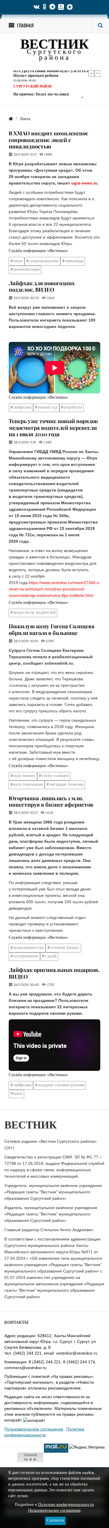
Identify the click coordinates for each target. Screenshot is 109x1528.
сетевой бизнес (64, 948)
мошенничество (28, 948)
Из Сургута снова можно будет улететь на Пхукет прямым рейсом (52, 73)
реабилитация (26, 269)
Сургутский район (32, 87)
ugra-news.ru (84, 183)
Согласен (55, 1520)
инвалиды (74, 261)
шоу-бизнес (24, 776)
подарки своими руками (61, 1085)
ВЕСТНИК (54, 45)
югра (18, 261)
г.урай (50, 956)
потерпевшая (25, 956)
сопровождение (44, 261)
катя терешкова (28, 784)
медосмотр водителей (34, 613)
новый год (48, 407)
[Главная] (11, 119)
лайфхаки (22, 407)
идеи (17, 1094)
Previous (91, 73)
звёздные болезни (66, 784)
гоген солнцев (55, 776)
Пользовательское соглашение (33, 1429)
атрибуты (73, 407)
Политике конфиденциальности (66, 1505)
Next (97, 73)
